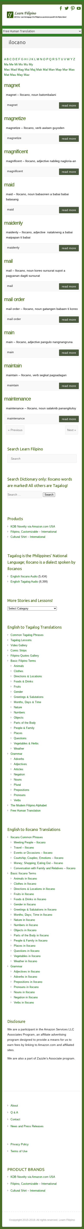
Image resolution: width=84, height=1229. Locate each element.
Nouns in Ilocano (24, 992)
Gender (18, 691)
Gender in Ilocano (25, 904)
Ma (6, 64)
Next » (71, 430)
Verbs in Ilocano (24, 1002)
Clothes (18, 671)
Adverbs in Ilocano (25, 976)
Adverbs (19, 759)
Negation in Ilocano (26, 997)
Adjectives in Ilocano (27, 971)
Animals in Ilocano (25, 878)
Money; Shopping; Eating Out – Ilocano (38, 863)
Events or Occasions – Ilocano (33, 852)
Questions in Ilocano (26, 950)
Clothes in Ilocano (25, 883)
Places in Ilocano (24, 945)
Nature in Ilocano (24, 919)
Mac (7, 69)
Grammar (16, 753)
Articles (18, 769)
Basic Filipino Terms (23, 660)
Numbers (19, 712)
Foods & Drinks (23, 681)
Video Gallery (19, 645)
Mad (14, 69)
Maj (33, 69)
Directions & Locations (28, 676)
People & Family (24, 728)
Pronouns (20, 795)
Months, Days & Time (27, 702)
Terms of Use (19, 1151)
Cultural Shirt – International (28, 536)
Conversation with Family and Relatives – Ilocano (44, 868)
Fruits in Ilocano (24, 894)
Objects (18, 717)
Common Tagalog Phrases (27, 635)
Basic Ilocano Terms (23, 873)
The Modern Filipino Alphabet (29, 805)
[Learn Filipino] (44, 15)
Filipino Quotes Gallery (25, 655)
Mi (16, 64)
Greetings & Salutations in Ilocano (35, 909)
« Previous (15, 430)
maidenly (13, 223)
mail (8, 261)
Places (18, 733)
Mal (46, 69)
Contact (15, 1119)
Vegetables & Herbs (26, 743)
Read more (69, 105)
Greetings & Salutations (29, 697)
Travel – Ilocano (24, 847)
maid (9, 184)
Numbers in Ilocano (26, 925)
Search (49, 494)
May (20, 74)
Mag (21, 69)
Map (59, 69)
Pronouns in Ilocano (26, 987)
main (9, 332)
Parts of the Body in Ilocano (31, 935)
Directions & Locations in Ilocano (34, 888)
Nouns (18, 779)
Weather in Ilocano (25, 961)
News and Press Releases (27, 1126)
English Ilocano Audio (24, 576)
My (31, 64)
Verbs (17, 800)
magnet (12, 85)
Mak (39, 69)
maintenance (17, 399)
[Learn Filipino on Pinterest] (73, 8)
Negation (19, 774)
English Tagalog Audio (24, 581)
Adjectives (20, 764)
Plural (17, 784)
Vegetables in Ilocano (27, 956)
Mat (7, 74)
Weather (19, 748)
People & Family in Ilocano (30, 940)
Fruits (17, 686)
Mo (21, 64)
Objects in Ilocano (25, 930)
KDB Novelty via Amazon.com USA (33, 526)
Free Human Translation (25, 810)
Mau (13, 74)
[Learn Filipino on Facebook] (61, 8)
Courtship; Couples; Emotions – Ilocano (38, 858)
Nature (18, 707)
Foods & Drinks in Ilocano (30, 899)
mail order (14, 299)
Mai (27, 69)
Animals (19, 666)
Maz (27, 74)
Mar (65, 69)
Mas (72, 69)
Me (11, 64)
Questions (20, 738)
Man (52, 69)
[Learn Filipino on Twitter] (67, 8)
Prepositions (21, 790)
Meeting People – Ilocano (29, 842)
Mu (26, 64)
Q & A (14, 1112)
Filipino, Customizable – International (34, 531)
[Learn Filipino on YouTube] (79, 8)
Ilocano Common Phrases (27, 837)
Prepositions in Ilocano (28, 981)
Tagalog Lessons (21, 640)
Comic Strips (19, 650)
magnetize (15, 118)
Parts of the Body (25, 722)
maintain (13, 365)
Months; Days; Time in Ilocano (33, 914)
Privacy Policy (20, 1144)
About (14, 1105)
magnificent (16, 151)
